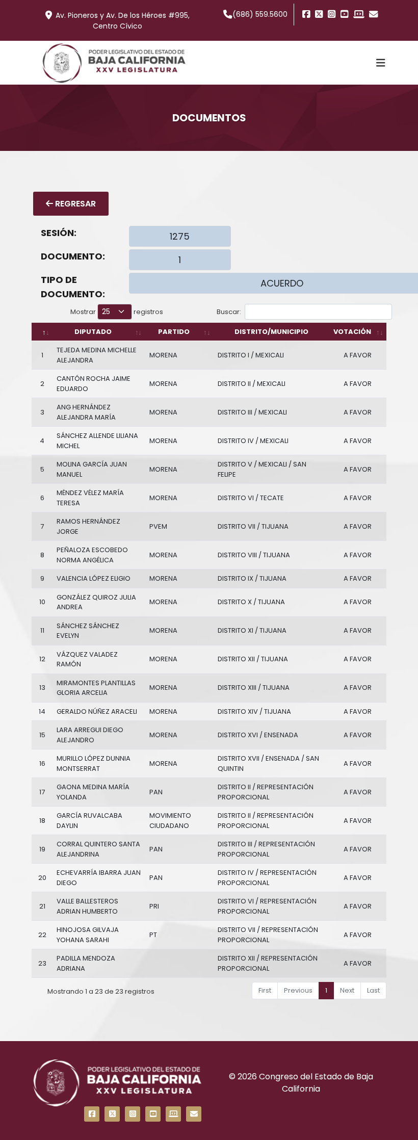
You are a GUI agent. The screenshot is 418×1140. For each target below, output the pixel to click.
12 (42, 659)
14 (42, 711)
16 (42, 763)
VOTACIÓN (352, 331)
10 (42, 602)
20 (42, 878)
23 (42, 963)
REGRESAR (74, 204)
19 (42, 849)
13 (42, 687)
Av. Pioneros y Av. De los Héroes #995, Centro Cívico (123, 20)
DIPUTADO (93, 331)
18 (42, 820)
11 (42, 630)
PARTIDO (174, 331)
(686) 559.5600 (260, 14)
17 (42, 792)
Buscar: (229, 312)
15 (42, 735)
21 (42, 906)
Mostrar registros (116, 312)
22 (42, 935)
